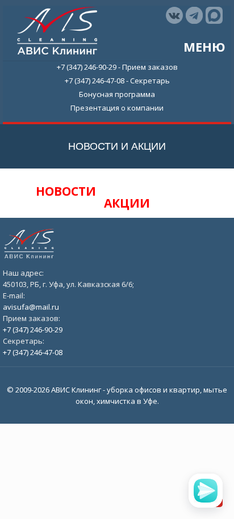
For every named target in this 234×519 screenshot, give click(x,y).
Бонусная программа (117, 94)
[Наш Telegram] (194, 15)
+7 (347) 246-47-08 (94, 80)
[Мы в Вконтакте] (174, 15)
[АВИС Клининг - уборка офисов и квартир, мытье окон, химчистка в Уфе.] (57, 29)
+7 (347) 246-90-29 (86, 67)
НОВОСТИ (67, 191)
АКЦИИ (127, 203)
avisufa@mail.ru (31, 307)
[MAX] (214, 15)
